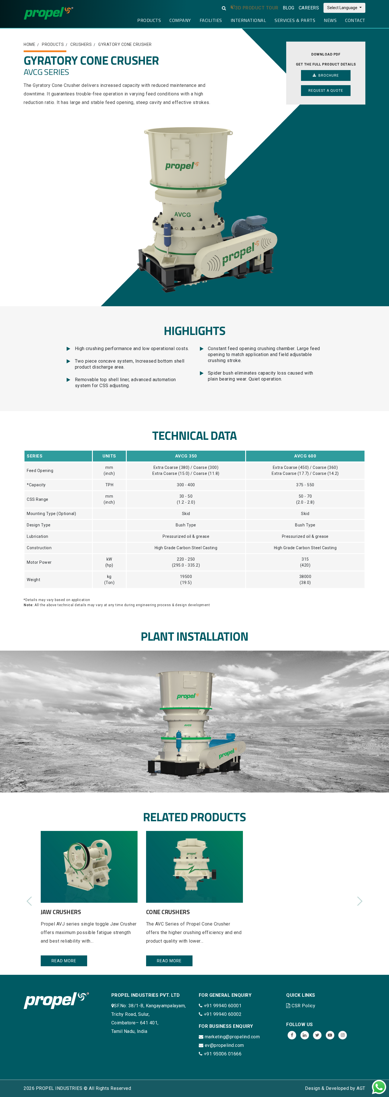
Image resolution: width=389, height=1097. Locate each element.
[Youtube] (330, 1035)
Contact (355, 20)
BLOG (288, 8)
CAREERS (309, 8)
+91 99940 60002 (221, 1014)
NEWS (330, 20)
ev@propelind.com (224, 1045)
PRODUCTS (149, 20)
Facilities (211, 20)
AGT (361, 1088)
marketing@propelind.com (232, 1036)
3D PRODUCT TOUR (257, 8)
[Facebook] (292, 1035)
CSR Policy (303, 1005)
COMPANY (180, 20)
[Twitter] (317, 1035)
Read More (64, 961)
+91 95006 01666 (221, 1054)
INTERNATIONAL (248, 20)
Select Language (342, 7)
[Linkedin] (304, 1035)
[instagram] (342, 1035)
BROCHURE (327, 75)
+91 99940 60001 (221, 1005)
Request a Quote (325, 91)
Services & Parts (295, 20)
